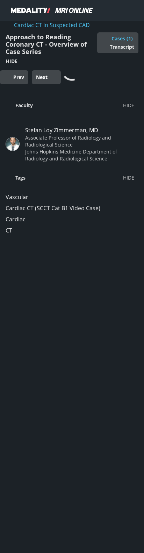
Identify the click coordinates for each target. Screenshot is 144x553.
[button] (70, 105)
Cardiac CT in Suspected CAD (52, 25)
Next (42, 77)
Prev (18, 77)
